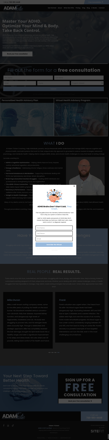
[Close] (74, 186)
